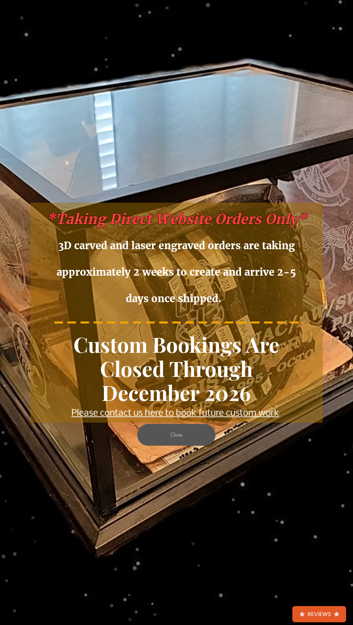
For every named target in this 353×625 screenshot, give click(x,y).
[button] (176, 435)
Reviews (319, 614)
